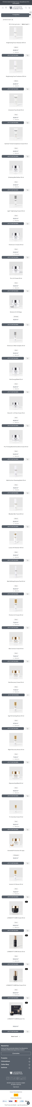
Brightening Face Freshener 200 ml (16, 76)
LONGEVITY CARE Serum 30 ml (16, 951)
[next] (29, 24)
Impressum (16, 1087)
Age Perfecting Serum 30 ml (16, 716)
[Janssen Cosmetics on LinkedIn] (21, 1078)
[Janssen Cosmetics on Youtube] (24, 1078)
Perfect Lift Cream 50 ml (16, 615)
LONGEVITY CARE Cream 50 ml (16, 918)
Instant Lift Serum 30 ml (16, 884)
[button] (2, 7)
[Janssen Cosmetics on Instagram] (7, 1078)
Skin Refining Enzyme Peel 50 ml (16, 581)
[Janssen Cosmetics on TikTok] (14, 1078)
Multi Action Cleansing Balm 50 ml (16, 480)
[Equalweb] (28, 1104)
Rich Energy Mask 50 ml (16, 379)
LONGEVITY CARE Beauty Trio (16, 1019)
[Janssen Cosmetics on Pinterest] (17, 1078)
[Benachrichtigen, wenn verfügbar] (27, 695)
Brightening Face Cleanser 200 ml (16, 42)
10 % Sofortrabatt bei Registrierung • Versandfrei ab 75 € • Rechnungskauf (16, 2)
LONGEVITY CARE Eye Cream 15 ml (16, 985)
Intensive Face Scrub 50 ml (16, 110)
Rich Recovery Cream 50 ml (16, 682)
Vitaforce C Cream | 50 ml (16, 244)
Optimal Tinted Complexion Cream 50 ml (16, 143)
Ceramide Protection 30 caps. (16, 850)
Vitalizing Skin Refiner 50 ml (16, 177)
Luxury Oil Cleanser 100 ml (16, 547)
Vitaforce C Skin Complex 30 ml (16, 345)
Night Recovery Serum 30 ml (16, 749)
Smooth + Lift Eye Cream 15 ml (16, 413)
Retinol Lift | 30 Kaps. (16, 312)
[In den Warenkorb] (27, 55)
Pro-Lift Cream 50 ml (16, 278)
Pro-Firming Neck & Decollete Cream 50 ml (16, 446)
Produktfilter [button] (16, 14)
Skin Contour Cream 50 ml (16, 648)
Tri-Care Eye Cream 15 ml (16, 817)
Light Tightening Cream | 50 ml (16, 211)
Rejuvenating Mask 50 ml (16, 783)
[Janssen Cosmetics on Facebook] (11, 1078)
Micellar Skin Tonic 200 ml (16, 514)
